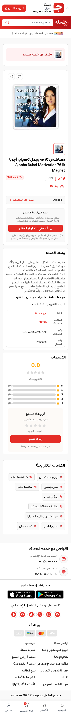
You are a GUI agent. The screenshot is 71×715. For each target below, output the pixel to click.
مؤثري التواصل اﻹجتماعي (52, 664)
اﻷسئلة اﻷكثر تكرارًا (24, 684)
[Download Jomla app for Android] (50, 594)
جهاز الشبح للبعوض (55, 684)
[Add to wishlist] (19, 76)
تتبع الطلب (29, 670)
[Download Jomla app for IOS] (21, 594)
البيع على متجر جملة (55, 650)
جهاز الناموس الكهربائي (54, 670)
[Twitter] (40, 614)
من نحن (30, 643)
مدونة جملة (28, 650)
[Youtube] (22, 614)
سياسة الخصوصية (24, 664)
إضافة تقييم (35, 439)
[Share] (11, 76)
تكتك (65, 677)
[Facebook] (57, 614)
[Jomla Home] (62, 22)
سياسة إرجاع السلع (24, 657)
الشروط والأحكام (25, 677)
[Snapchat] (13, 614)
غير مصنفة (41, 313)
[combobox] (30, 22)
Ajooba (43, 322)
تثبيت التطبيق (14, 8)
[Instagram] (48, 614)
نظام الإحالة (61, 657)
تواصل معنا (61, 643)
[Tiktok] (31, 614)
